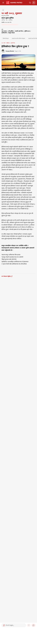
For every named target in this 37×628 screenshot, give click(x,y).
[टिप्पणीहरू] (33, 625)
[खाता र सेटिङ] (33, 2)
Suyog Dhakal (10, 51)
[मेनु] (3, 2)
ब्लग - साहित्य (6, 43)
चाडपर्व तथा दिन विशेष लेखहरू (18, 38)
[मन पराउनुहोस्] (29, 625)
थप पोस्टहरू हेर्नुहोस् (6, 276)
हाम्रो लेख (13, 43)
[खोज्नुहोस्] (30, 2)
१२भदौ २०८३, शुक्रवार (12, 13)
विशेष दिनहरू (6, 38)
